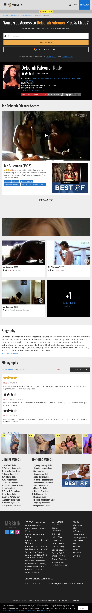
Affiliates (77, 531)
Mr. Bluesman (8, 370)
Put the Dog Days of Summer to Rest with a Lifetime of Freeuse (36, 555)
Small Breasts (65, 78)
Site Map (56, 534)
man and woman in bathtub (33, 184)
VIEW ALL (77, 583)
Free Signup (46, 43)
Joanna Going (11, 474)
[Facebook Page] (7, 532)
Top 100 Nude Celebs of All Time (36, 541)
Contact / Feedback (56, 529)
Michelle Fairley (12, 491)
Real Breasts (77, 78)
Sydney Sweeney (43, 465)
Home (5, 15)
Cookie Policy (58, 547)
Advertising (78, 534)
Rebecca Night (12, 502)
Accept (83, 608)
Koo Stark (10, 465)
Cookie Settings (59, 550)
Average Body (27, 81)
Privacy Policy (52, 57)
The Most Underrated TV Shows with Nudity (35, 562)
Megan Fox (40, 488)
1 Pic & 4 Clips (79, 370)
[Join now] (84, 5)
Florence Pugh (41, 491)
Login (75, 5)
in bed (7, 181)
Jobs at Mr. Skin (78, 542)
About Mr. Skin (77, 526)
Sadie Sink (40, 496)
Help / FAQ (57, 537)
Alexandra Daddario (43, 482)
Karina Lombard (12, 471)
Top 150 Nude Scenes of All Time (36, 535)
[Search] (70, 5)
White (46, 78)
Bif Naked (10, 494)
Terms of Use (67, 57)
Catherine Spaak (12, 468)
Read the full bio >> (10, 353)
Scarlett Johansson (43, 479)
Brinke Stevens (12, 499)
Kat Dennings (41, 494)
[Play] (46, 136)
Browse (14, 15)
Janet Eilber (10, 479)
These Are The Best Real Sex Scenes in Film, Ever (36, 547)
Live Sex (76, 556)
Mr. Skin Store (77, 548)
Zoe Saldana (41, 485)
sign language (27, 181)
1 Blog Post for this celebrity (33, 90)
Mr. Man (77, 553)
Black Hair (54, 78)
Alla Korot (10, 476)
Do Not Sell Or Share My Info (58, 554)
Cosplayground (80, 537)
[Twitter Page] (12, 532)
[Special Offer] (46, 219)
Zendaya (39, 471)
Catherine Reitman (13, 485)
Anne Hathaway (42, 476)
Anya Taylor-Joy (42, 502)
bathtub (15, 181)
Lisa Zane (9, 488)
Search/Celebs (26, 15)
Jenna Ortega (41, 474)
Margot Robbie (42, 505)
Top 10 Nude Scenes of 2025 (35, 529)
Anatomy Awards (33, 525)
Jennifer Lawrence (43, 468)
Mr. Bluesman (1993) (17, 166)
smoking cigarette (12, 184)
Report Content (59, 559)
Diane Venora (11, 482)
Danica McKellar (12, 496)
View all (17, 433)
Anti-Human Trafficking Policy (60, 563)
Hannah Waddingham (44, 499)
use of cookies (12, 611)
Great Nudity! (38, 78)
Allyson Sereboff (12, 505)
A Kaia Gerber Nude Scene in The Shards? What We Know (35, 569)
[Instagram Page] (17, 532)
